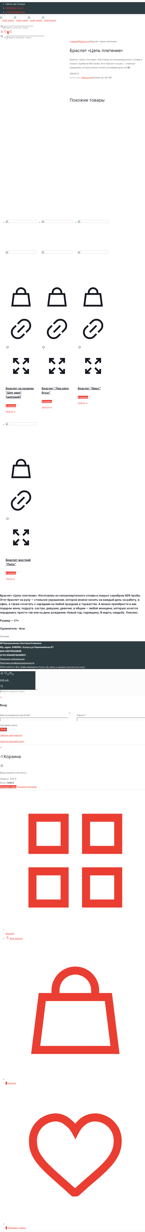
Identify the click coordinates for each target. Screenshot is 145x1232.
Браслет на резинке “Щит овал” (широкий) (20, 392)
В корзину (11, 405)
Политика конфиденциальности (17, 663)
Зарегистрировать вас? (12, 741)
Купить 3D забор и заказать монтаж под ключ (61, 667)
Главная (74, 41)
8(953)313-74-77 (15, 8)
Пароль (88, 715)
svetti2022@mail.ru (15, 11)
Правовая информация (12, 659)
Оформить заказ (8, 786)
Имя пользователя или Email (22, 715)
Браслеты (84, 41)
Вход (3, 729)
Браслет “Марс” (89, 388)
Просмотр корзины (27, 786)
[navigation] (72, 767)
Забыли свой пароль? (11, 735)
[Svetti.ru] (28, 20)
